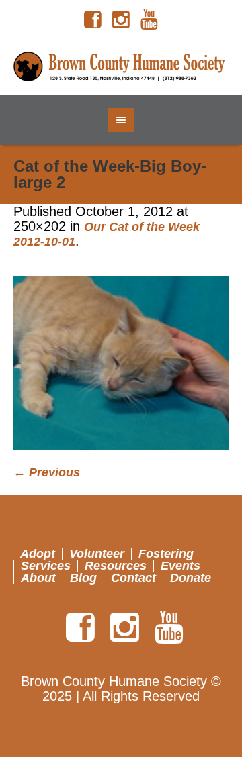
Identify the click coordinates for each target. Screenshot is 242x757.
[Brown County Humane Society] (121, 67)
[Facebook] (93, 20)
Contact (133, 578)
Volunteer (96, 554)
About (38, 578)
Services (46, 566)
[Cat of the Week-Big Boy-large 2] (121, 363)
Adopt (37, 554)
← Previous (46, 472)
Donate (190, 578)
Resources (116, 566)
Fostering (166, 554)
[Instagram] (121, 20)
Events (180, 566)
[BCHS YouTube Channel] (149, 20)
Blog (83, 578)
